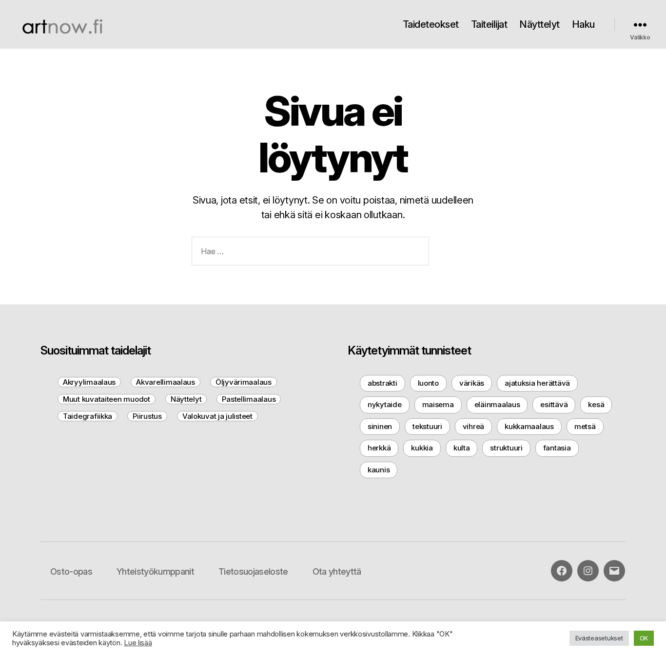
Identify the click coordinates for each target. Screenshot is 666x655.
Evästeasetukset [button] (599, 638)
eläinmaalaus (497, 404)
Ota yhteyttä (337, 571)
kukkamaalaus (529, 426)
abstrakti (382, 383)
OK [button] (644, 638)
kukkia (421, 447)
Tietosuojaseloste (253, 571)
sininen (380, 426)
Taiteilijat (489, 24)
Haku (583, 24)
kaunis (379, 469)
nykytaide (385, 404)
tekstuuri (427, 426)
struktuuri (506, 447)
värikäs (471, 383)
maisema (438, 404)
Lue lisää (138, 642)
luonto (428, 383)
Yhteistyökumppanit (155, 571)
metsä (585, 426)
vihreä (473, 426)
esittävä (554, 404)
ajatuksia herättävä (537, 383)
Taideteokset (431, 24)
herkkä (379, 447)
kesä (596, 404)
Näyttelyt (539, 24)
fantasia (557, 447)
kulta (461, 447)
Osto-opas (71, 571)
